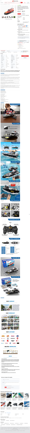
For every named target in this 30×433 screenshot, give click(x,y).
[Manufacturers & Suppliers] (15, 1)
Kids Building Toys (26, 423)
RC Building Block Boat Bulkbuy (19, 424)
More (1, 425)
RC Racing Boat (7, 420)
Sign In (18, 48)
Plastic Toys (2, 423)
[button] (18, 52)
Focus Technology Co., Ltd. (11, 430)
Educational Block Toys (13, 424)
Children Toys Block (8, 424)
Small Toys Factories (12, 423)
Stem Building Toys (21, 423)
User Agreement (18, 430)
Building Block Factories (6, 423)
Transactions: (26, 42)
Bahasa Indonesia (17, 429)
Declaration (21, 430)
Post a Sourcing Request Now (8, 388)
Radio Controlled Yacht (12, 420)
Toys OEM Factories (17, 423)
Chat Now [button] (25, 57)
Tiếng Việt (14, 429)
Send (5, 387)
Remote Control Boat (3, 420)
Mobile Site (14, 428)
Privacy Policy (24, 430)
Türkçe (12, 429)
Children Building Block (3, 424)
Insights (16, 428)
